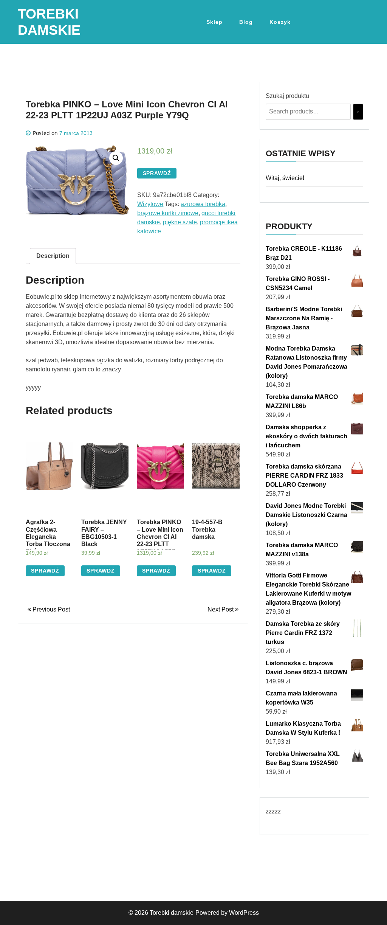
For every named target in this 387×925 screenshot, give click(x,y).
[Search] (358, 112)
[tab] (53, 256)
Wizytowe (150, 204)
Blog (246, 22)
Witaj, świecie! (285, 178)
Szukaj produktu (287, 96)
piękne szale (180, 222)
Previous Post (50, 609)
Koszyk (280, 22)
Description (53, 256)
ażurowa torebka (203, 204)
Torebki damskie (172, 912)
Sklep (214, 22)
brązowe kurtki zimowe (167, 213)
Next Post (221, 609)
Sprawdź (157, 173)
